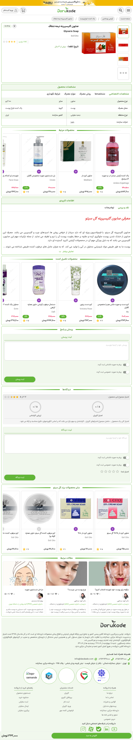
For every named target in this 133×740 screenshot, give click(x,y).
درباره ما (109, 693)
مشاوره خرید (23, 697)
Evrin (16, 308)
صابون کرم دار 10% (85, 533)
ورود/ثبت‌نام (8, 10)
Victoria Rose (86, 308)
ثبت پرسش (19, 379)
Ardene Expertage (121, 183)
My (127, 312)
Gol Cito (75, 36)
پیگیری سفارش (23, 710)
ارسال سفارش (23, 706)
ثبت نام (66, 701)
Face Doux (13, 180)
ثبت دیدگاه (20, 477)
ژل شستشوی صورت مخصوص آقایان (41, 175)
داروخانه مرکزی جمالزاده (109, 710)
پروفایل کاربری (66, 697)
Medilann (88, 180)
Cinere (52, 180)
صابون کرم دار (87, 175)
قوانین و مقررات (109, 701)
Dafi (53, 312)
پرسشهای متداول (109, 706)
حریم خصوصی (109, 719)
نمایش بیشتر (68, 251)
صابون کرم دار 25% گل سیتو (118, 533)
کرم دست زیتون (86, 304)
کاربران (66, 693)
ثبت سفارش (23, 701)
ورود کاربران (66, 706)
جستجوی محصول (23, 693)
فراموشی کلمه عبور (66, 710)
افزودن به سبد (91, 735)
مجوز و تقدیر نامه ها (109, 715)
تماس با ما (110, 697)
